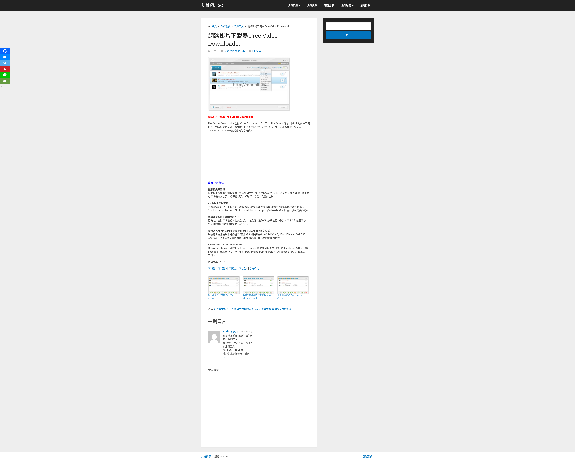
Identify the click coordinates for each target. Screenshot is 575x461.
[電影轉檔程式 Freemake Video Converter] (293, 285)
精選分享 (329, 5)
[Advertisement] (259, 157)
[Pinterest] (5, 69)
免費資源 (312, 5)
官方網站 (254, 268)
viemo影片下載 (263, 309)
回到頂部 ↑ (368, 456)
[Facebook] (5, 51)
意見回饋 (365, 5)
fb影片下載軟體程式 (243, 309)
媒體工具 (240, 51)
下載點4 (243, 268)
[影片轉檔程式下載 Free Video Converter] (224, 285)
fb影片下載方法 (222, 309)
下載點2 (222, 268)
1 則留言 (256, 51)
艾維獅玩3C (212, 5)
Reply (225, 358)
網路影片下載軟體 (281, 309)
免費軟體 (293, 5)
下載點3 (233, 268)
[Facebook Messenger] (5, 57)
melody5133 (230, 331)
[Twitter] (5, 63)
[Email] (5, 81)
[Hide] (1, 87)
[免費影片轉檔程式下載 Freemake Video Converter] (258, 285)
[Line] (5, 75)
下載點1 (212, 268)
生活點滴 (346, 5)
